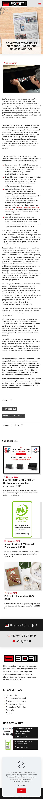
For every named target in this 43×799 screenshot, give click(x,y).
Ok (21, 791)
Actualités (10, 710)
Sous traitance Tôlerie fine (16, 707)
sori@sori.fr (23, 641)
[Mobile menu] (40, 4)
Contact (9, 713)
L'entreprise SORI (12, 695)
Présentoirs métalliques (15, 704)
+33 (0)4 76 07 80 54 (23, 635)
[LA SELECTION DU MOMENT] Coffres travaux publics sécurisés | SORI (19, 483)
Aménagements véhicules (16, 701)
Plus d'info (21, 785)
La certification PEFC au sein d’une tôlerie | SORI (19, 546)
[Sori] (14, 4)
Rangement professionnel (16, 698)
